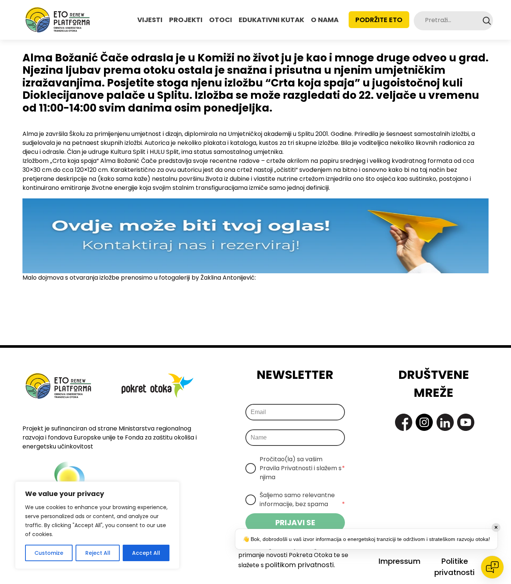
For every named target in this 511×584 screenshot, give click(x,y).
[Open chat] (492, 567)
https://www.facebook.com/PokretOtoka (403, 422)
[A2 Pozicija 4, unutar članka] (255, 235)
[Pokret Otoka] (57, 20)
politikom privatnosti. (300, 564)
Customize (48, 553)
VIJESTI (149, 19)
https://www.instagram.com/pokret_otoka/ (424, 422)
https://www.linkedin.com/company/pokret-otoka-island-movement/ (445, 422)
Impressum (399, 561)
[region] (97, 525)
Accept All (146, 553)
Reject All (97, 553)
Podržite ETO (379, 19)
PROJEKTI (185, 19)
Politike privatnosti (454, 567)
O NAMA (325, 19)
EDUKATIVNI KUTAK (271, 19)
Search (486, 20)
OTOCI (220, 19)
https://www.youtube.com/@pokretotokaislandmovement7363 (465, 422)
